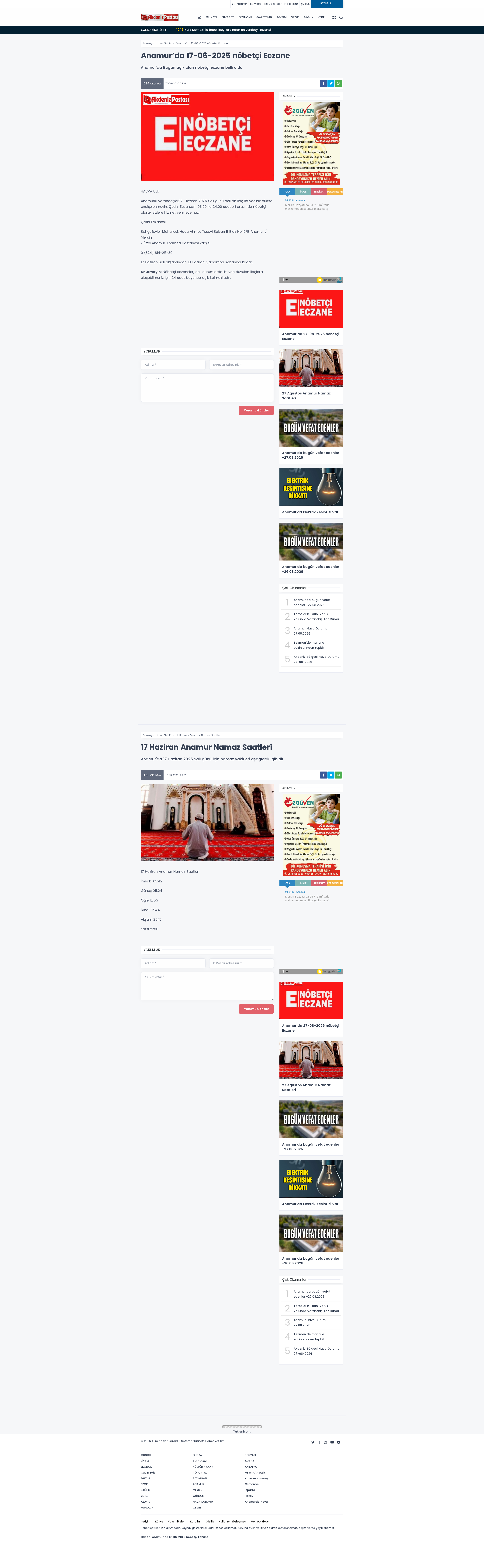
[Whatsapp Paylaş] (338, 83)
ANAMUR (165, 43)
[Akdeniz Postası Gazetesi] (160, 17)
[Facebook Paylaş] (323, 83)
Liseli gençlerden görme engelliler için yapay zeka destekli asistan (231, 29)
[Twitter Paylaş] (330, 83)
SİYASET (228, 17)
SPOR (295, 17)
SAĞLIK (308, 17)
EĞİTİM (282, 17)
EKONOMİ (245, 17)
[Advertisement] (122, 95)
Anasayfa (149, 43)
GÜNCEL (212, 17)
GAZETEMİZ (264, 17)
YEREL (322, 17)
